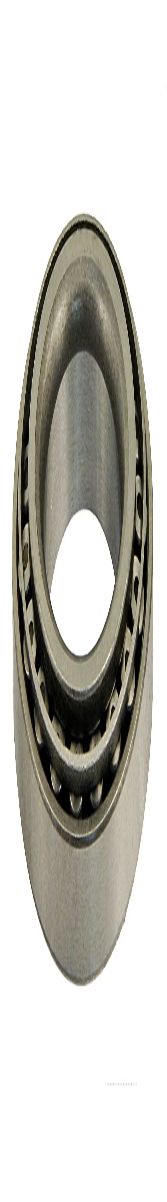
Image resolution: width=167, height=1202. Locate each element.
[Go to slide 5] (8, 694)
